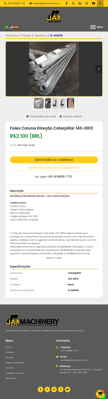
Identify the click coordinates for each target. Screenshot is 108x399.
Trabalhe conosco (14, 373)
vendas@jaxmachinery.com (74, 360)
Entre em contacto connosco (54, 168)
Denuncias (10, 378)
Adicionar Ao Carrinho (54, 160)
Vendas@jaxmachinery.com (46, 3)
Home (8, 347)
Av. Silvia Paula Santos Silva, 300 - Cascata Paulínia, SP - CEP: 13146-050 (80, 371)
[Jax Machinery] (32, 319)
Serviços (9, 357)
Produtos (9, 352)
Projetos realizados (14, 362)
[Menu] (93, 27)
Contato (9, 368)
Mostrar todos (54, 257)
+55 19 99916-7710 (16, 3)
